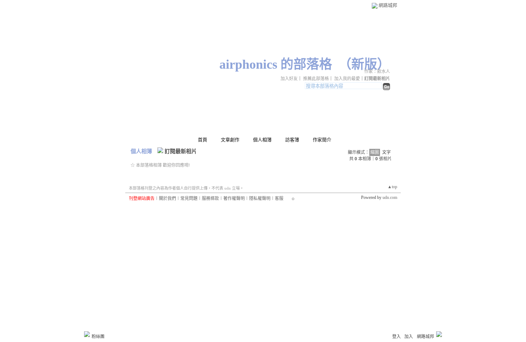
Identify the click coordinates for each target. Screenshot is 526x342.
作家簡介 (322, 139)
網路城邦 (388, 5)
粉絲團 (98, 336)
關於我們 (167, 198)
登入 (396, 336)
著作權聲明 (234, 198)
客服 (279, 198)
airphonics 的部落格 (275, 64)
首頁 (202, 139)
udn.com (390, 197)
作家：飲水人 (377, 71)
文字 (386, 152)
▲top (392, 186)
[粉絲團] (87, 334)
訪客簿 (292, 139)
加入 (408, 336)
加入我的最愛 (347, 78)
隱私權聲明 (260, 198)
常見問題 (189, 198)
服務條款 (210, 198)
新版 (364, 64)
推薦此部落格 (316, 78)
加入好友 (289, 78)
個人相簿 (262, 139)
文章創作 (230, 139)
